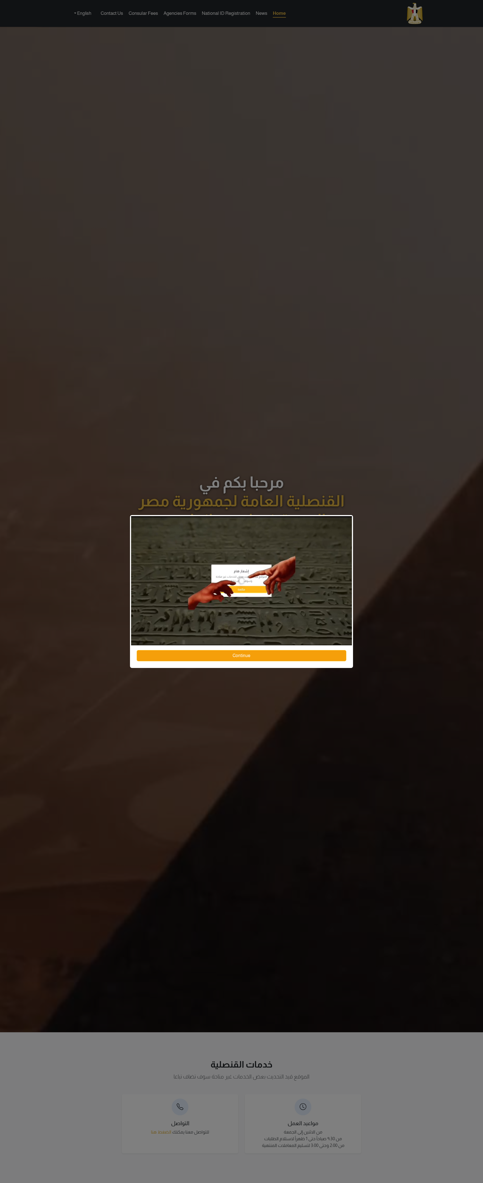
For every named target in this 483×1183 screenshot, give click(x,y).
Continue (241, 655)
